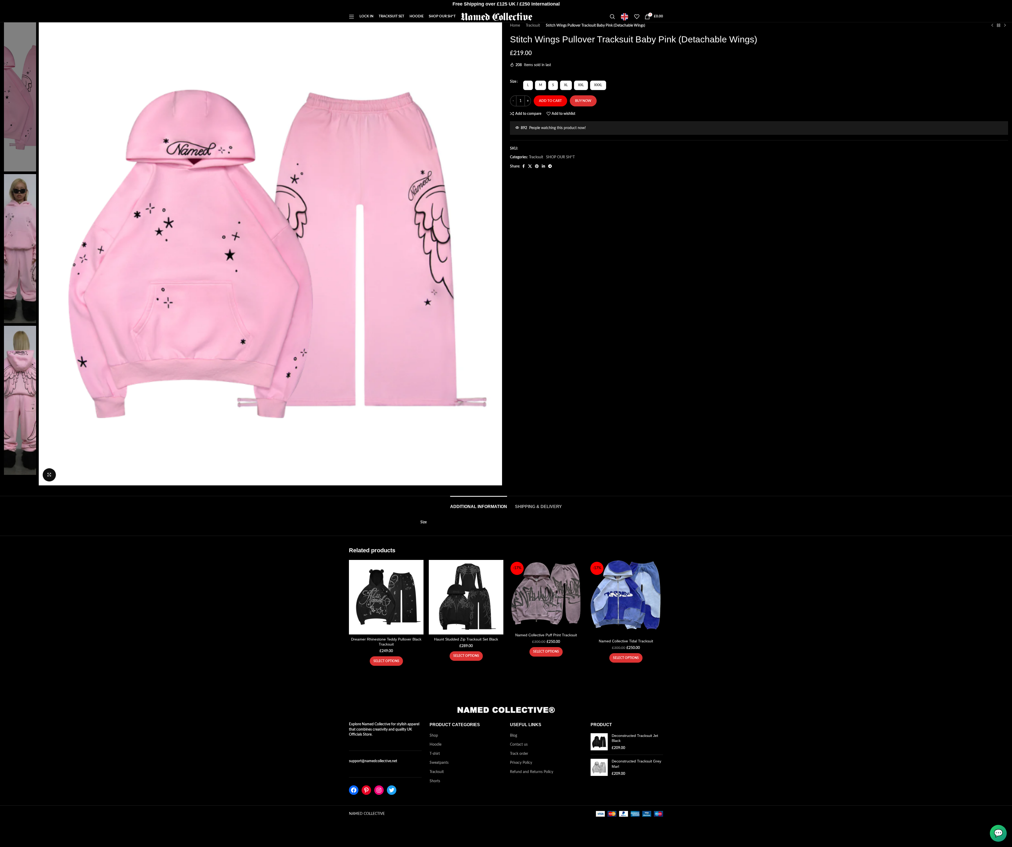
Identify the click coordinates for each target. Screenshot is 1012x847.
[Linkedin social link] (543, 166)
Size (513, 81)
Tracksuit (533, 25)
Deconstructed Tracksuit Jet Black (635, 738)
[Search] (612, 16)
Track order (519, 754)
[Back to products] (998, 25)
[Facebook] (353, 790)
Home (515, 25)
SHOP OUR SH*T (560, 157)
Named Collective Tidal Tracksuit (626, 641)
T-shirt (435, 754)
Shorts (435, 781)
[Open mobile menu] (351, 16)
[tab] (478, 504)
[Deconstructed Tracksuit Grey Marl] (599, 767)
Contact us (519, 744)
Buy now (583, 101)
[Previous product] (992, 25)
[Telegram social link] (550, 166)
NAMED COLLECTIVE (367, 814)
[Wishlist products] (636, 16)
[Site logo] (496, 16)
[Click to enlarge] (49, 474)
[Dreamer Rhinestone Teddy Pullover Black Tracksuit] (386, 597)
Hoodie (435, 744)
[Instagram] (379, 790)
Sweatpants (439, 763)
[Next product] (1005, 25)
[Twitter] (391, 790)
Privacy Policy (521, 763)
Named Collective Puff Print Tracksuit (546, 635)
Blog (513, 735)
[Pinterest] (366, 790)
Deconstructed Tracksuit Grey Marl (636, 764)
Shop (434, 735)
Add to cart (550, 101)
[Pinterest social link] (536, 166)
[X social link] (530, 166)
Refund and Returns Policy (531, 772)
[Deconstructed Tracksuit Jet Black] (599, 742)
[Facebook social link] (523, 166)
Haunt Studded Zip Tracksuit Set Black (466, 639)
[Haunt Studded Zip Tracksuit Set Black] (466, 597)
